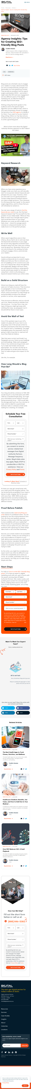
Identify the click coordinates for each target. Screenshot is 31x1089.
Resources (4, 1009)
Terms (22, 469)
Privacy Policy (11, 469)
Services (4, 1012)
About (3, 1023)
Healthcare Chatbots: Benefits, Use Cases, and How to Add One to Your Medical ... (15, 802)
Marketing (10, 71)
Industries (4, 1026)
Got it (25, 1085)
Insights (3, 1019)
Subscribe (25, 1045)
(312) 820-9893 (4, 999)
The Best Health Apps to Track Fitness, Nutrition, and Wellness (14, 753)
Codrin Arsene (13, 763)
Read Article (7, 769)
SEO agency (17, 112)
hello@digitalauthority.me (7, 1001)
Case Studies (5, 1016)
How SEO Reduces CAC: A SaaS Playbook (14, 850)
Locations (4, 1029)
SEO (4, 71)
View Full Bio (17, 65)
